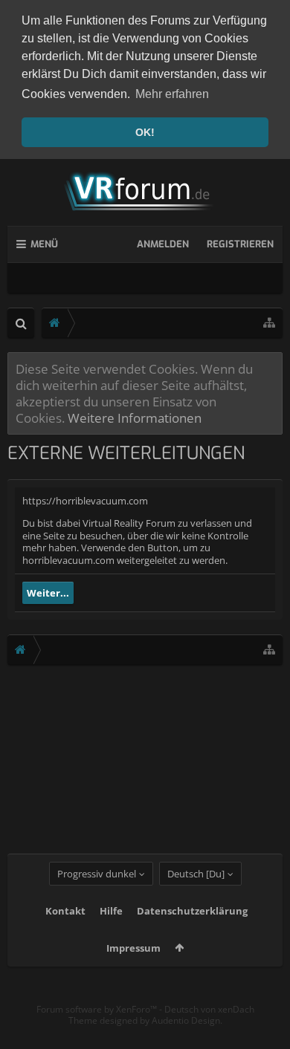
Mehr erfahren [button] (172, 94)
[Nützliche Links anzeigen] (269, 322)
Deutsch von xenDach (209, 1009)
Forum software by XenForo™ (97, 1009)
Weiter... (48, 593)
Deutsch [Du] (196, 873)
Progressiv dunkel (96, 873)
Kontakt (65, 911)
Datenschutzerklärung (192, 911)
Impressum (133, 948)
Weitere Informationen (135, 417)
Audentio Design (186, 1020)
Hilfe (111, 911)
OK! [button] (145, 132)
